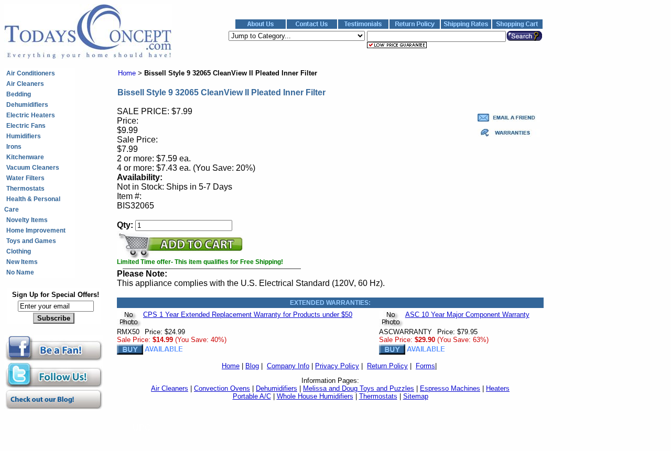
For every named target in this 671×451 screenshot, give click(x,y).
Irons (13, 146)
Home (127, 73)
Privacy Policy (337, 366)
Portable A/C (252, 396)
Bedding (18, 94)
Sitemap (415, 396)
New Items (22, 262)
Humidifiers (23, 136)
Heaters (498, 388)
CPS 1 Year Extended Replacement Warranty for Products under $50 (247, 314)
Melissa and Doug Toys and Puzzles (358, 388)
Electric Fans (26, 125)
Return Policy (387, 366)
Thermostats (25, 188)
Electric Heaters (30, 115)
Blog (252, 366)
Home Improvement (36, 230)
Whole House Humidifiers (315, 396)
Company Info (288, 366)
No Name (20, 272)
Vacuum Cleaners (32, 167)
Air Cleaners (25, 83)
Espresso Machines (450, 388)
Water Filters (25, 178)
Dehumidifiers (27, 104)
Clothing (18, 251)
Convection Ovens (222, 388)
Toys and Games (31, 241)
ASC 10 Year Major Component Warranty (467, 314)
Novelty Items (27, 220)
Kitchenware (25, 157)
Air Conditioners (30, 73)
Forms (425, 366)
